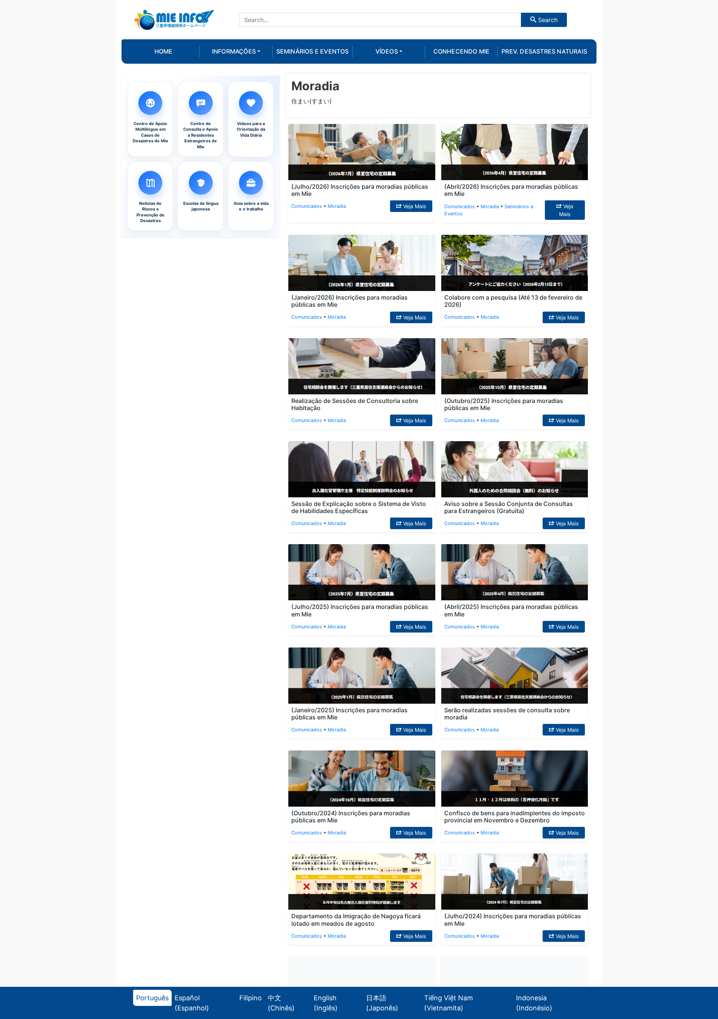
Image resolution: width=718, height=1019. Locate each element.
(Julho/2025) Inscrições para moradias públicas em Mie (359, 610)
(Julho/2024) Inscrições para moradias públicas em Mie (512, 919)
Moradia (337, 206)
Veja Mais (414, 206)
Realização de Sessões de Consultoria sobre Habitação (354, 404)
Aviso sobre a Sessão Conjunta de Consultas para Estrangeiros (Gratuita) (508, 507)
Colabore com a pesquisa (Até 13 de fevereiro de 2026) (513, 301)
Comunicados (306, 206)
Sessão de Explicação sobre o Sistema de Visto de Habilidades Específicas (358, 507)
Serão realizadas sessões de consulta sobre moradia (507, 713)
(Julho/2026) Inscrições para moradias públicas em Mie (359, 190)
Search (547, 20)
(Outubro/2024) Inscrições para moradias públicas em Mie (350, 816)
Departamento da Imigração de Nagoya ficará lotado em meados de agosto (356, 919)
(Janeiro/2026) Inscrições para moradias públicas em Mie (349, 301)
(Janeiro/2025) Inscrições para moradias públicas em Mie (349, 713)
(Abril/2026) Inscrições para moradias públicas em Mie (511, 190)
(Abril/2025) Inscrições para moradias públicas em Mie (511, 610)
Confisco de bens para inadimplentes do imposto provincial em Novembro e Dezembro (514, 816)
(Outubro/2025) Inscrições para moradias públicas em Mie (503, 404)
